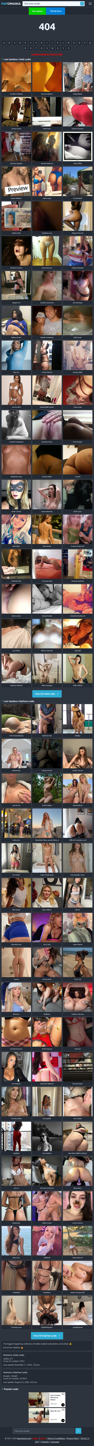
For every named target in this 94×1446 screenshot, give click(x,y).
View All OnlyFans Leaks (45, 1336)
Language (55, 1442)
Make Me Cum (55, 1411)
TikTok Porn (55, 11)
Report (36, 1438)
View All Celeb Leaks (45, 694)
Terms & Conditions (56, 1438)
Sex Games (37, 11)
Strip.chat (53, 1404)
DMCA (43, 1438)
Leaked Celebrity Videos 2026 (47, 54)
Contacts (45, 1442)
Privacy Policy (73, 1438)
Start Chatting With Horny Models (55, 1398)
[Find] (82, 4)
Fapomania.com (24, 1438)
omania (11, 3)
